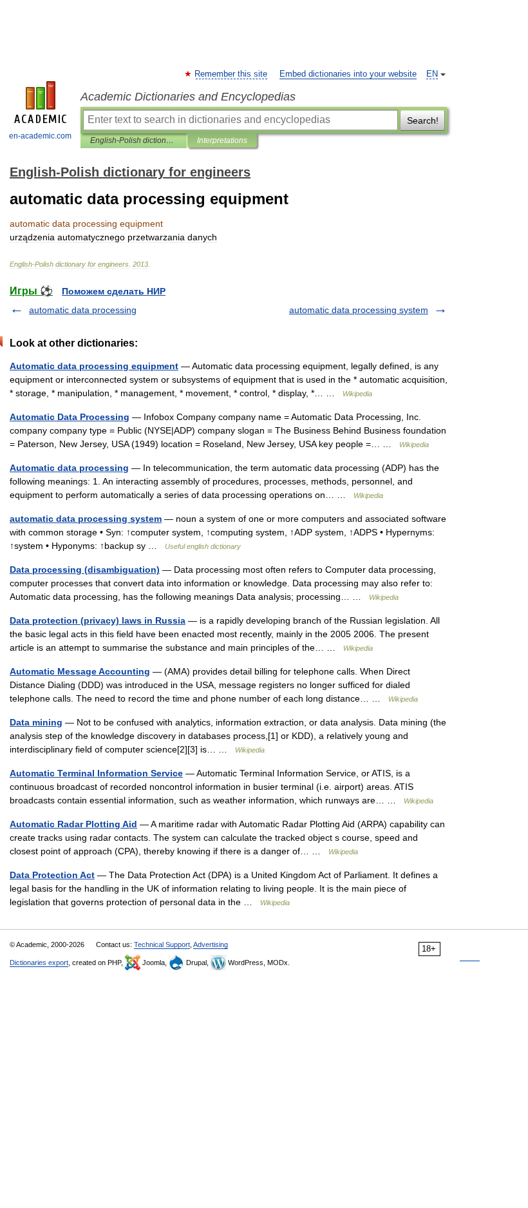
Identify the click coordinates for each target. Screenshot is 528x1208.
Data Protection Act (52, 875)
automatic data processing (83, 310)
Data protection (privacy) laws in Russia (97, 620)
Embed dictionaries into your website (348, 74)
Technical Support (162, 944)
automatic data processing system (358, 310)
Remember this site (231, 74)
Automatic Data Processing (69, 417)
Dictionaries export (39, 962)
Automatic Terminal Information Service (96, 773)
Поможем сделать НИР (113, 291)
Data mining (36, 722)
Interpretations (222, 140)
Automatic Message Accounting (80, 671)
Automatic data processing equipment (94, 366)
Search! (422, 120)
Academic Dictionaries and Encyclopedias (188, 96)
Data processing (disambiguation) (85, 569)
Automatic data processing (69, 468)
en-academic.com (40, 135)
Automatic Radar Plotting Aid (73, 824)
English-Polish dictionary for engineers (133, 140)
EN (432, 74)
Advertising (210, 944)
